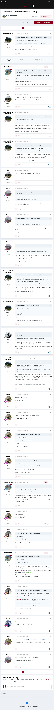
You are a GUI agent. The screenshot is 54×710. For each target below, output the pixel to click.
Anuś (8, 394)
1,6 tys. (8, 630)
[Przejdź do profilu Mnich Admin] (4, 16)
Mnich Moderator (36, 37)
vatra (8, 618)
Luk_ (33, 245)
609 (9, 406)
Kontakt (29, 706)
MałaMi (8, 94)
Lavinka (8, 330)
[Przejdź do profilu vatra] (8, 623)
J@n (8, 529)
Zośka (8, 188)
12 (32, 28)
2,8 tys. (8, 79)
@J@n (17, 570)
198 (9, 47)
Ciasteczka (35, 706)
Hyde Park (16, 17)
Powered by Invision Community (27, 707)
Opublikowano (21, 33)
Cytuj (19, 53)
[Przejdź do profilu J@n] (8, 534)
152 (9, 342)
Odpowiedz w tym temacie (43, 22)
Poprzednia (8, 28)
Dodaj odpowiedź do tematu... (17, 686)
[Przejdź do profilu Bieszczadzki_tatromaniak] (8, 40)
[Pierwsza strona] (3, 28)
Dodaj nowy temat (26, 22)
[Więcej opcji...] (50, 33)
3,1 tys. (8, 200)
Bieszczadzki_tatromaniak (8, 34)
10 (27, 28)
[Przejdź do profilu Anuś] (8, 399)
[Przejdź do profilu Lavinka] (8, 335)
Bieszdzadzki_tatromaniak (39, 70)
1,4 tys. (8, 541)
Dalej (38, 28)
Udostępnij (35, 16)
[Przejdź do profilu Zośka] (8, 193)
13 (34, 28)
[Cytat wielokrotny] (16, 54)
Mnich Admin (13, 15)
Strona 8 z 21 (47, 28)
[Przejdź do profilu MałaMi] (8, 99)
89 (9, 106)
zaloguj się (47, 679)
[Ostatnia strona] (42, 28)
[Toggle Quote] (17, 37)
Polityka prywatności (21, 706)
